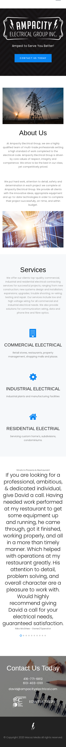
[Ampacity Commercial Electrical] (33, 727)
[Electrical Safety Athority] (19, 702)
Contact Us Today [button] (33, 58)
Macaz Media (33, 737)
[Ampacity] (33, 28)
